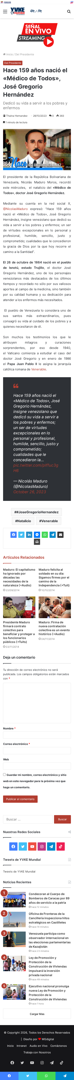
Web (6, 759)
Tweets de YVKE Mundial (19, 871)
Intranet (22, 1045)
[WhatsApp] (45, 535)
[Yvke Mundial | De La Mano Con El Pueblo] (26, 11)
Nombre (9, 728)
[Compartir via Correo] (60, 535)
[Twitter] (21, 535)
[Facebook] (13, 535)
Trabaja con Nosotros (37, 1052)
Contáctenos (58, 1045)
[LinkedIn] (29, 535)
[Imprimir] (37, 542)
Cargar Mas (37, 1014)
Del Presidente (24, 54)
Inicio (9, 54)
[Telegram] (53, 535)
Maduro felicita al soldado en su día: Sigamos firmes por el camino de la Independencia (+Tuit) (54, 577)
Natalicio (24, 521)
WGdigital (48, 1039)
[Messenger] (37, 535)
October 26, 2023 (29, 492)
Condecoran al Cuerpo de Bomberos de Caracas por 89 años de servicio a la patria (49, 898)
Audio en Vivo (38, 1045)
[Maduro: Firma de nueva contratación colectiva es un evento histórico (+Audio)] (55, 607)
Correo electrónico (16, 744)
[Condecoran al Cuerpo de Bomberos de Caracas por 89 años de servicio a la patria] (14, 899)
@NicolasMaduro (15, 209)
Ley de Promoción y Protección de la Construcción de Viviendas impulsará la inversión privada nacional (48, 966)
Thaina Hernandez (17, 115)
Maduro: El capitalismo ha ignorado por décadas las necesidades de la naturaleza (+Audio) (19, 577)
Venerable (38, 369)
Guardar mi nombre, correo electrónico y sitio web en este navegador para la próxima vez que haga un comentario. (34, 781)
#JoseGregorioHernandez (37, 512)
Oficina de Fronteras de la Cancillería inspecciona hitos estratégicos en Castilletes (49, 918)
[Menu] (5, 13)
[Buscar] (69, 13)
